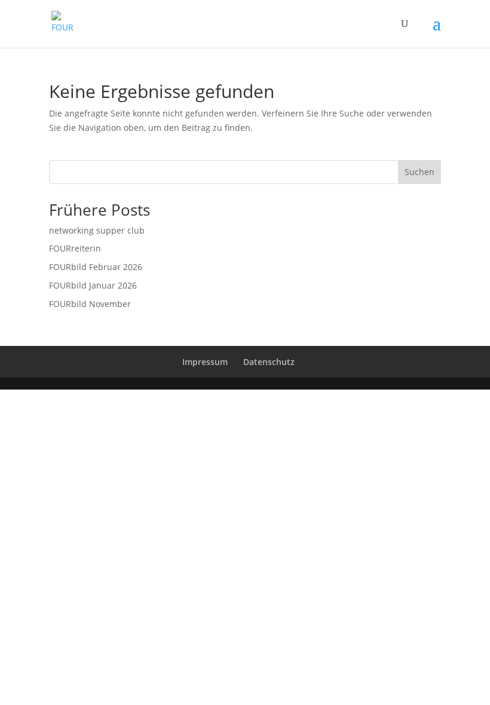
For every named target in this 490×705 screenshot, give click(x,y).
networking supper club (97, 230)
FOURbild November (90, 303)
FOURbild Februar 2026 (95, 266)
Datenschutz (269, 361)
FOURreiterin (75, 248)
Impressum (205, 361)
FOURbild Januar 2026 (93, 285)
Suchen (419, 171)
